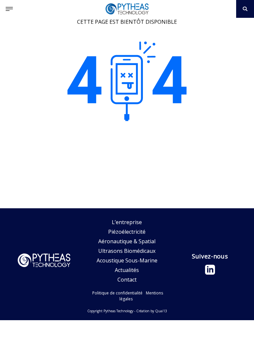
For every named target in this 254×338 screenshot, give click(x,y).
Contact (127, 279)
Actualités (127, 270)
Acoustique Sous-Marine (127, 260)
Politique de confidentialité (117, 293)
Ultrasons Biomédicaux (126, 250)
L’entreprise (127, 222)
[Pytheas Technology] (127, 9)
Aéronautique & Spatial (126, 241)
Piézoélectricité (127, 231)
